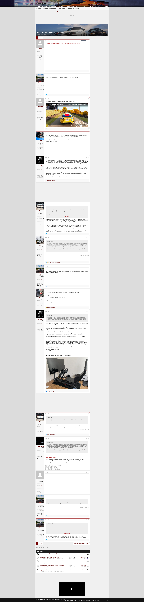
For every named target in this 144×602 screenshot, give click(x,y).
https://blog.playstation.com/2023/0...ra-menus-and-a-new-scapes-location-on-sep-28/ (63, 43)
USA (41, 305)
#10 (88, 311)
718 (41, 169)
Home (98, 600)
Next (41, 37)
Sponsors (71, 600)
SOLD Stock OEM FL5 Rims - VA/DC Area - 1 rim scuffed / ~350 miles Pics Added (53, 561)
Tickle (40, 297)
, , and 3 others (54, 71)
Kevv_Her (40, 82)
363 (41, 111)
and (50, 233)
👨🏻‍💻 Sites (83, 6)
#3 (88, 98)
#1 (88, 40)
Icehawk (84, 570)
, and (51, 180)
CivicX (77, 6)
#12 (88, 438)
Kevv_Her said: (49, 315)
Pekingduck (40, 480)
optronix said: (49, 206)
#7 (88, 237)
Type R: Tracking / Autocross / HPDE (56, 571)
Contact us (75, 600)
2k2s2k (38, 34)
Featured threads (52, 8)
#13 (88, 472)
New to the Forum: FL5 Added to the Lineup (49, 554)
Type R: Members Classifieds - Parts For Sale (55, 563)
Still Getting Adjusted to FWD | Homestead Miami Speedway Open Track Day (53, 569)
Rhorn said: (49, 499)
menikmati (40, 106)
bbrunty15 (40, 140)
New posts (39, 8)
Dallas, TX (42, 253)
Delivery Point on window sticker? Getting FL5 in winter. (52, 565)
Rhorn (40, 210)
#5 (88, 157)
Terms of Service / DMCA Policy (83, 600)
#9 (88, 289)
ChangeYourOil (42, 566)
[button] (60, 6)
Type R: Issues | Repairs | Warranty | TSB (53, 558)
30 (41, 146)
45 (41, 88)
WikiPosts (70, 8)
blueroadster (84, 554)
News (39, 6)
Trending (46, 8)
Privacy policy (91, 600)
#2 (88, 74)
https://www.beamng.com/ (51, 457)
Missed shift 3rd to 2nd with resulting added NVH (50, 557)
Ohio (41, 55)
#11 (88, 413)
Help (95, 600)
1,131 (41, 217)
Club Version (42, 571)
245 (41, 249)
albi (40, 245)
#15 (88, 519)
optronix (40, 165)
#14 (88, 495)
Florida (41, 220)
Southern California (40, 490)
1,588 (41, 301)
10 (40, 484)
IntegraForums (70, 6)
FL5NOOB (41, 563)
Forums (45, 6)
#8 (88, 266)
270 (41, 450)
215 (41, 485)
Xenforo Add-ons (60, 599)
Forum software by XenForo (45, 599)
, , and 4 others (53, 391)
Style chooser (66, 600)
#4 (88, 132)
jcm (40, 558)
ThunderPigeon (40, 446)
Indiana (41, 90)
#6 (88, 202)
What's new (53, 6)
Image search (76, 8)
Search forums (62, 8)
